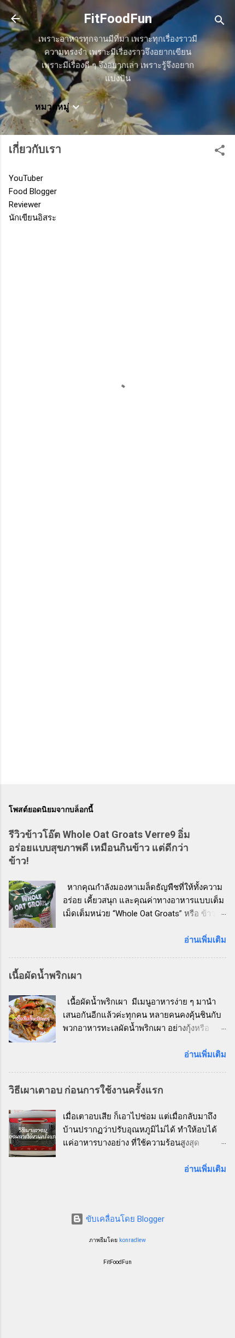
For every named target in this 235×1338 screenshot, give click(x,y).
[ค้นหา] (219, 22)
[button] (219, 152)
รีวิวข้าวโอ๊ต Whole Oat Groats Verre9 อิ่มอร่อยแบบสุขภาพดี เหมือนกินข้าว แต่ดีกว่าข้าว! (99, 847)
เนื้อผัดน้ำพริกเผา (45, 975)
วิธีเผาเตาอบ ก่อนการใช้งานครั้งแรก (86, 1090)
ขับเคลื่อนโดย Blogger (124, 1219)
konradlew (132, 1240)
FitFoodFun (118, 18)
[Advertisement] (117, 649)
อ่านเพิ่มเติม (205, 940)
